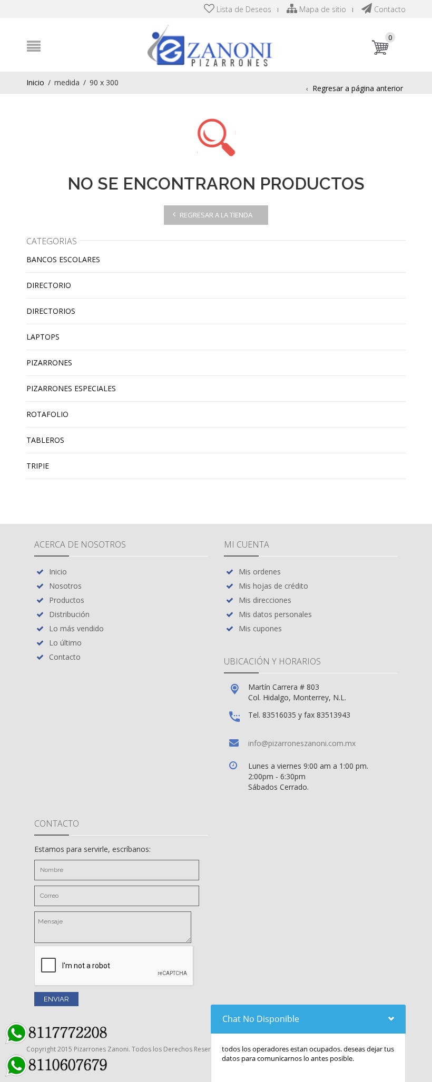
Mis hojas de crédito (273, 586)
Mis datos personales (275, 614)
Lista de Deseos (242, 9)
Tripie (37, 466)
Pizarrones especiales (71, 388)
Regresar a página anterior (357, 88)
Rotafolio (47, 414)
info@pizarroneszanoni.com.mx (302, 743)
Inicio (35, 82)
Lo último (65, 643)
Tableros (45, 440)
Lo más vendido (76, 628)
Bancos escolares (63, 259)
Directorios (50, 311)
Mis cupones (260, 628)
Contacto (389, 9)
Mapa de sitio (321, 9)
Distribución (69, 614)
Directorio (48, 285)
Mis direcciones (265, 600)
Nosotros (65, 586)
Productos (66, 600)
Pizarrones (49, 363)
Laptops (43, 337)
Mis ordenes (260, 572)
